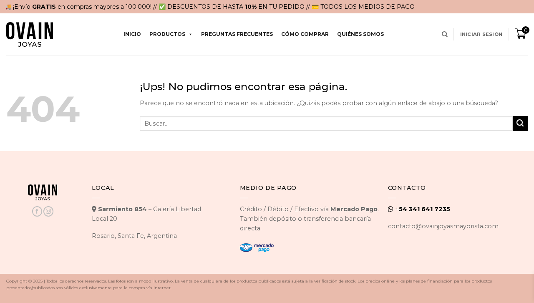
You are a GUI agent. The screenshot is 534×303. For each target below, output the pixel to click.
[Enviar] (520, 123)
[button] (481, 34)
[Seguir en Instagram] (48, 211)
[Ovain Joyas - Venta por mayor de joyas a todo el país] (29, 34)
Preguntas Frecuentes (237, 34)
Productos (167, 34)
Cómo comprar (305, 34)
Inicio (132, 34)
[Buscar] (445, 34)
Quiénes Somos (360, 34)
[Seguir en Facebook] (37, 211)
